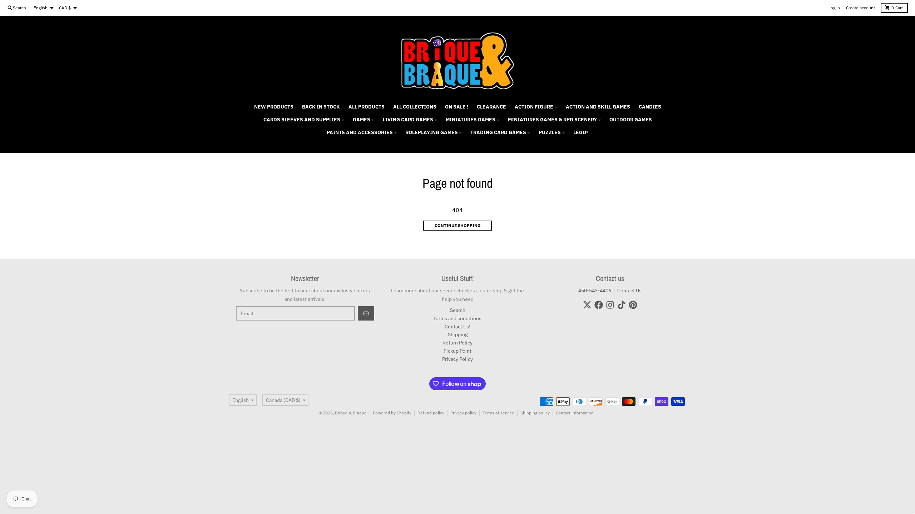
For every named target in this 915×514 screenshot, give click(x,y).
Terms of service (498, 412)
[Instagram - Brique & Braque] (610, 305)
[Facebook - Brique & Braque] (598, 305)
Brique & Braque (351, 412)
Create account (860, 7)
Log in (834, 7)
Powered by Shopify (392, 412)
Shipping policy (535, 412)
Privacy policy (463, 412)
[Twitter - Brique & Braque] (587, 305)
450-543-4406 (594, 290)
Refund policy (430, 412)
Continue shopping (458, 225)
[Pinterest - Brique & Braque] (633, 305)
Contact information (575, 412)
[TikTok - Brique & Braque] (621, 305)
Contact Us (629, 290)
